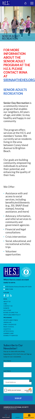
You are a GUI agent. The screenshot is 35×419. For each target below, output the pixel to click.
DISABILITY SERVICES (11, 335)
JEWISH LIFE (7, 322)
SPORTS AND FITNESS (11, 320)
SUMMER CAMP (9, 333)
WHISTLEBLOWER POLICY (12, 315)
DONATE (6, 308)
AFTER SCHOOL (9, 331)
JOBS (5, 304)
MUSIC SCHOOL (9, 327)
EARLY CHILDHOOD (10, 324)
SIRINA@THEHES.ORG (19, 80)
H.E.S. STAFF (7, 310)
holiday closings (29, 417)
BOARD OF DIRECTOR (11, 312)
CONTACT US (8, 306)
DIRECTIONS (9, 289)
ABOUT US (7, 301)
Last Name (7, 371)
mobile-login (25, 3)
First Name (7, 361)
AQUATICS (7, 329)
